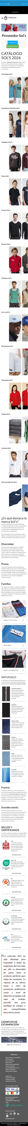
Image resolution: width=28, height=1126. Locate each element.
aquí (8, 3)
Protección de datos (10, 1077)
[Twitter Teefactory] (7, 1113)
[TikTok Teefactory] (7, 1116)
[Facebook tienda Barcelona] (15, 1113)
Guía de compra (9, 1059)
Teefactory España (5, 1123)
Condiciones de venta (11, 1081)
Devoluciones (9, 1062)
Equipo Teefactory (10, 1098)
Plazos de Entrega (10, 1061)
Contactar (15, 12)
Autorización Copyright (11, 1071)
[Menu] (2, 17)
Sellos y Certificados (10, 1069)
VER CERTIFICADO (16, 855)
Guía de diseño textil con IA (12, 1067)
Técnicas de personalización (12, 1064)
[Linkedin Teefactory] (18, 1113)
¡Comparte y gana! (10, 1118)
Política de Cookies (10, 1079)
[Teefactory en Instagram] (11, 1113)
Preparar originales (10, 1066)
